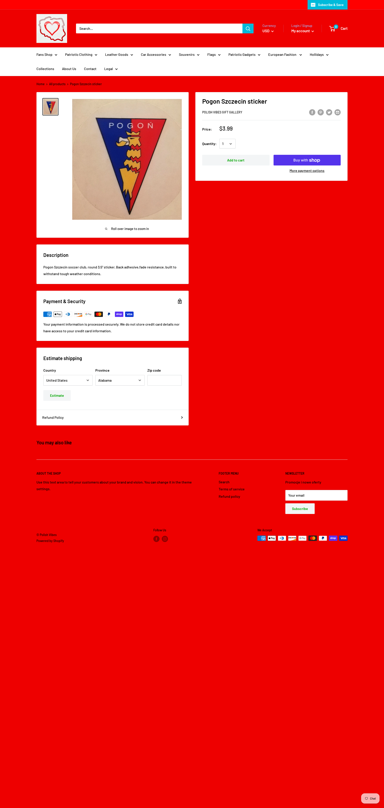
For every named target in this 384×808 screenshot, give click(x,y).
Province (102, 370)
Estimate (57, 395)
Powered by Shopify (50, 541)
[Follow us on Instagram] (165, 539)
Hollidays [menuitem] (317, 54)
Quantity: (209, 144)
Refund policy (229, 496)
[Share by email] (337, 112)
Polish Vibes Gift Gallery (222, 112)
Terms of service (232, 489)
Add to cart (235, 160)
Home (40, 84)
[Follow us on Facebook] (156, 539)
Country (49, 370)
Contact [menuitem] (90, 68)
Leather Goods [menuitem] (116, 54)
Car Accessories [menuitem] (153, 54)
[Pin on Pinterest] (321, 112)
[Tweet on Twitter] (329, 112)
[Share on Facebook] (312, 112)
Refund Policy (53, 417)
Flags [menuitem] (211, 54)
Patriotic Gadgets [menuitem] (242, 54)
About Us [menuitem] (69, 68)
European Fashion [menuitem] (282, 54)
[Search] (248, 28)
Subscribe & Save (331, 5)
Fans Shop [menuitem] (44, 54)
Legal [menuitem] (108, 68)
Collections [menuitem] (45, 68)
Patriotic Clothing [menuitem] (78, 54)
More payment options (307, 171)
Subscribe (300, 508)
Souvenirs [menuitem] (187, 54)
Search (224, 482)
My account (300, 30)
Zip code (154, 370)
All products (57, 84)
